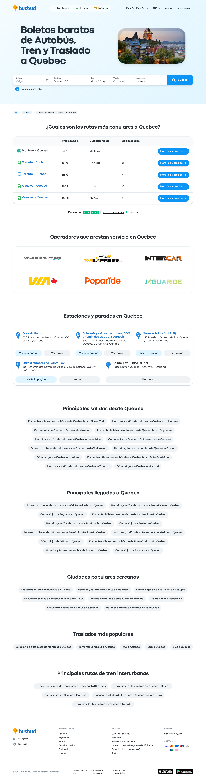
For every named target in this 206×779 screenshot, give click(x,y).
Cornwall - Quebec (35, 197)
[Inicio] (16, 112)
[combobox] (28, 80)
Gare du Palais (33, 333)
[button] (47, 80)
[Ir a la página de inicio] (24, 8)
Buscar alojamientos (31, 89)
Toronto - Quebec (34, 162)
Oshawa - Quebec (34, 186)
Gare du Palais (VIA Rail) (159, 333)
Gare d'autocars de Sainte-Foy (44, 363)
